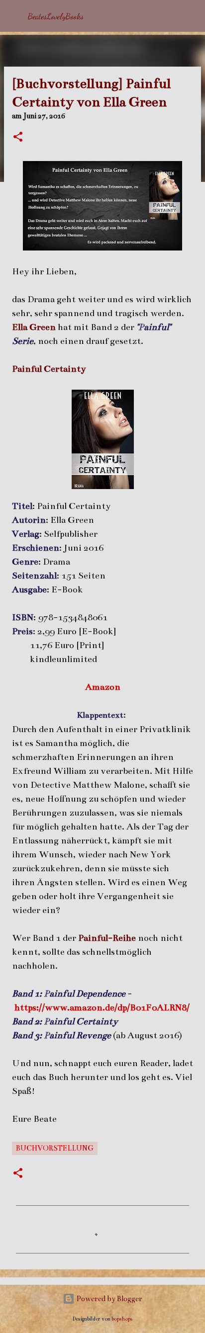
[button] (18, 138)
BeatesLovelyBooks (56, 16)
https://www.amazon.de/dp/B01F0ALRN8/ (102, 1007)
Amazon (102, 686)
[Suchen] (191, 16)
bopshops (122, 1319)
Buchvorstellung (55, 1148)
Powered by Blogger (108, 1298)
